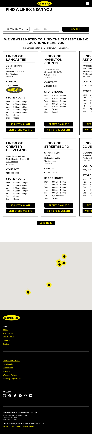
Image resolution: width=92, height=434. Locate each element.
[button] (16, 29)
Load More (46, 223)
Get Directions (12, 74)
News (5, 330)
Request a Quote (21, 124)
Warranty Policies (10, 375)
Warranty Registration (12, 379)
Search (75, 29)
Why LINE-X (8, 333)
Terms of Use (8, 426)
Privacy (19, 426)
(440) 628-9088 (12, 173)
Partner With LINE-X (11, 361)
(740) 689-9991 (12, 85)
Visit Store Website (20, 130)
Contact (6, 344)
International (8, 368)
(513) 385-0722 (51, 86)
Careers (6, 340)
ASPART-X (7, 371)
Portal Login (8, 364)
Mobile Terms (28, 426)
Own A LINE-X (8, 337)
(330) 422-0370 (51, 172)
